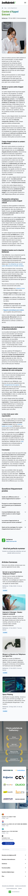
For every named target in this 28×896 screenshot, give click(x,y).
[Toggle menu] (25, 3)
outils (22, 441)
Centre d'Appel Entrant (12, 8)
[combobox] (14, 849)
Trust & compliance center (11, 888)
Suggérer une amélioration (20, 885)
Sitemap (20, 888)
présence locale (20, 288)
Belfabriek (4, 18)
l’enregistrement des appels (11, 385)
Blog (5, 8)
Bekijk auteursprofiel (11, 541)
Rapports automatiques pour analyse (13, 310)
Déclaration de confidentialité (8, 885)
